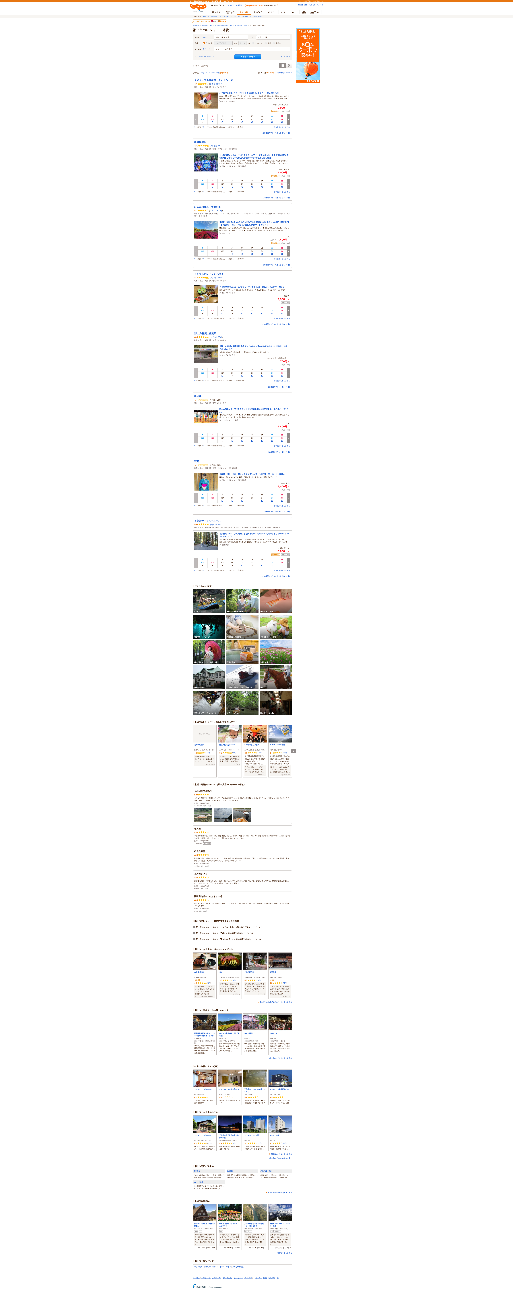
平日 (269, 43)
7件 (234, 1143)
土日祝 (278, 43)
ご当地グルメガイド (225, 16)
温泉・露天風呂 (227, 1278)
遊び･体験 (196, 25)
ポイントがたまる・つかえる (202, 21)
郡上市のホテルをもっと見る (281, 1154)
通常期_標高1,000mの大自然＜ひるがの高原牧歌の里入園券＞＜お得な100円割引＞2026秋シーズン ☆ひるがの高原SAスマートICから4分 (254, 223)
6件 (208, 753)
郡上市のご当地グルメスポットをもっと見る (276, 1002)
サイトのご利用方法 (305, 1)
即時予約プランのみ (284, 73)
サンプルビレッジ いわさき (209, 274)
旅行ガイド (206, 16)
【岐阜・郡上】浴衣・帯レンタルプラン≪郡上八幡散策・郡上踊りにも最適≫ (252, 474)
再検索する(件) (248, 56)
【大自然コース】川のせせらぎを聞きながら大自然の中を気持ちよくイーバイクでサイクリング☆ (254, 534)
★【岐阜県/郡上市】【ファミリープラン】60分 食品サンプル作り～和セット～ (253, 287)
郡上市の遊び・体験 (241, 25)
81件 (285, 1143)
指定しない (259, 43)
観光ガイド (214, 16)
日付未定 (209, 43)
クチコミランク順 (212, 73)
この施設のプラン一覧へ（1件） (279, 387)
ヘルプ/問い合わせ (317, 1)
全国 (204, 37)
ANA (250, 1278)
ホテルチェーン (206, 1278)
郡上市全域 (262, 37)
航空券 (283, 12)
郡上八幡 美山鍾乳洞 (205, 333)
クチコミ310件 (216, 84)
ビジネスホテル (216, 1278)
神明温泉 (230, 1171)
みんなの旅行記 (257, 16)
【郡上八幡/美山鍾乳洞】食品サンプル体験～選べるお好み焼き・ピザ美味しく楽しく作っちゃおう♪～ (254, 347)
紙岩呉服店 (200, 142)
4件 (234, 753)
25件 (260, 753)
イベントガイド (237, 16)
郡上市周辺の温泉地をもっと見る (280, 1192)
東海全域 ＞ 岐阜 (222, 37)
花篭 (196, 461)
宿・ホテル (196, 1278)
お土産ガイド (247, 16)
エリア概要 (198, 1267)
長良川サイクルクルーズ (207, 520)
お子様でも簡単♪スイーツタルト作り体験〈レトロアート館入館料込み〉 (249, 93)
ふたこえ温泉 (198, 1182)
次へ (288, 119)
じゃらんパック (230, 12)
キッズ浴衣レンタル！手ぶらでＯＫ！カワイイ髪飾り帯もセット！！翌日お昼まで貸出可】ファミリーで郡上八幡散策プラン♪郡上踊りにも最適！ (254, 156)
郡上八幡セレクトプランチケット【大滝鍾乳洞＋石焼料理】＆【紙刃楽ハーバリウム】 (254, 410)
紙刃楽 (197, 396)
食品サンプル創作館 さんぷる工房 (213, 80)
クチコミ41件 (216, 278)
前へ (195, 119)
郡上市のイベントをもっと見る (280, 1058)
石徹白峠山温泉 (266, 1171)
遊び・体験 (244, 12)
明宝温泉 (197, 1171)
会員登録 (239, 5)
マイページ (320, 5)
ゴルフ (294, 12)
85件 (260, 1143)
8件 (209, 983)
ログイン (231, 5)
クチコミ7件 (215, 146)
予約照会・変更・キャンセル (306, 5)
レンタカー (272, 12)
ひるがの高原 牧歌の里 (207, 206)
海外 (304, 12)
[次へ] (293, 751)
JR (245, 1278)
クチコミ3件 (215, 524)
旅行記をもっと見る (284, 1253)
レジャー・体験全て (223, 49)
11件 (284, 983)
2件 (259, 980)
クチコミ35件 (216, 337)
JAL (247, 1278)
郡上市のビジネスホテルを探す (280, 1158)
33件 (285, 753)
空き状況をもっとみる (282, 127)
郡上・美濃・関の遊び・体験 (223, 25)
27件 (209, 1143)
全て (204, 49)
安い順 (202, 73)
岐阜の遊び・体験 (207, 25)
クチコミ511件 (216, 210)
